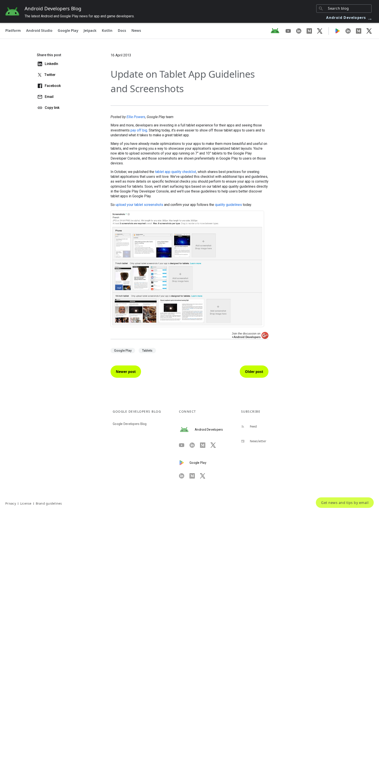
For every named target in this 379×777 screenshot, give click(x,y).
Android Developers (349, 17)
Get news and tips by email (344, 502)
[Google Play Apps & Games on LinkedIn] (350, 31)
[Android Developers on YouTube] (291, 31)
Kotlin (107, 30)
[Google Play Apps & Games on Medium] (361, 31)
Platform (13, 30)
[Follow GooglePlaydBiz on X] (369, 31)
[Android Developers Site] (278, 30)
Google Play (68, 30)
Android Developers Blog (53, 8)
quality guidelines (228, 205)
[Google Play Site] (340, 31)
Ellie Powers (136, 117)
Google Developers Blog (130, 424)
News (136, 30)
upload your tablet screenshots (139, 205)
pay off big (139, 130)
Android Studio (39, 30)
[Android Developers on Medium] (312, 31)
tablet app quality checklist (175, 172)
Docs (122, 30)
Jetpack (90, 30)
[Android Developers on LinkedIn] (301, 31)
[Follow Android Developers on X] (319, 31)
